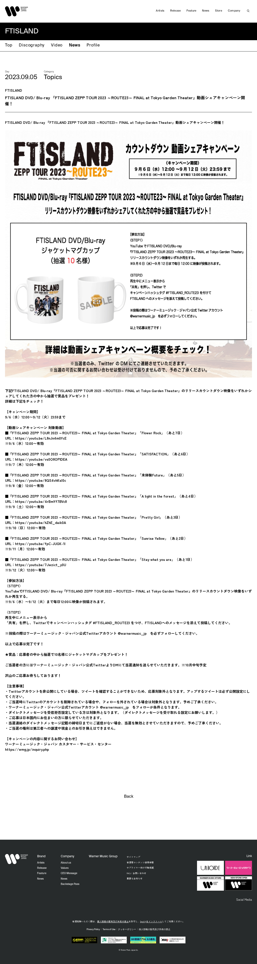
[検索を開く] (248, 11)
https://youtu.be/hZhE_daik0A (40, 522)
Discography (31, 45)
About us (66, 863)
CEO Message (69, 873)
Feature (191, 11)
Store (218, 11)
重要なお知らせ (135, 878)
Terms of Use (109, 929)
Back (128, 797)
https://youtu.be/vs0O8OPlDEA (41, 459)
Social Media (244, 899)
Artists (160, 11)
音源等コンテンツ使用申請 (140, 862)
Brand (41, 856)
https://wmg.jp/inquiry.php (27, 749)
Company (234, 11)
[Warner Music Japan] (16, 859)
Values (65, 868)
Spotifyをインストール (151, 921)
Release (175, 11)
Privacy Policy (93, 929)
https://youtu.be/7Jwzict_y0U (40, 564)
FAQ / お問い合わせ (136, 873)
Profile (93, 45)
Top (8, 45)
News (74, 45)
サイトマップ (133, 856)
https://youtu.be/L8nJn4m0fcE (41, 438)
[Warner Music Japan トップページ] (16, 11)
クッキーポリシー (127, 929)
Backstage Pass (70, 884)
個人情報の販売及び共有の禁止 (113, 921)
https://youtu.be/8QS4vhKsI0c (40, 480)
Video (56, 45)
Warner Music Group (103, 856)
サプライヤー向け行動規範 (140, 867)
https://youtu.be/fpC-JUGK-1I (40, 543)
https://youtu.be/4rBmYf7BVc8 (41, 501)
